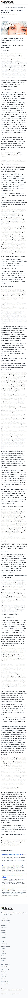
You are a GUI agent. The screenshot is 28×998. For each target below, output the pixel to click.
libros (3, 17)
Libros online (4, 974)
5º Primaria (3, 935)
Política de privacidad (14, 993)
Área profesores (5, 981)
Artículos (7, 7)
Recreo (2, 979)
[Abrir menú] (25, 2)
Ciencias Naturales (5, 946)
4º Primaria (3, 932)
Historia (3, 948)
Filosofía (3, 960)
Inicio (2, 7)
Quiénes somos (14, 995)
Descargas (3, 976)
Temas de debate (5, 967)
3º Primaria (3, 930)
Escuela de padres (5, 983)
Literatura (3, 953)
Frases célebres (5, 969)
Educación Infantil (5, 920)
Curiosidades (4, 971)
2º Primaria (3, 927)
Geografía (3, 951)
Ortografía (3, 958)
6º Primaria (3, 937)
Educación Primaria (5, 923)
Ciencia (3, 955)
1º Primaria (3, 925)
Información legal (5, 993)
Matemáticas (4, 943)
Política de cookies (5, 995)
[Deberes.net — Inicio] (8, 2)
